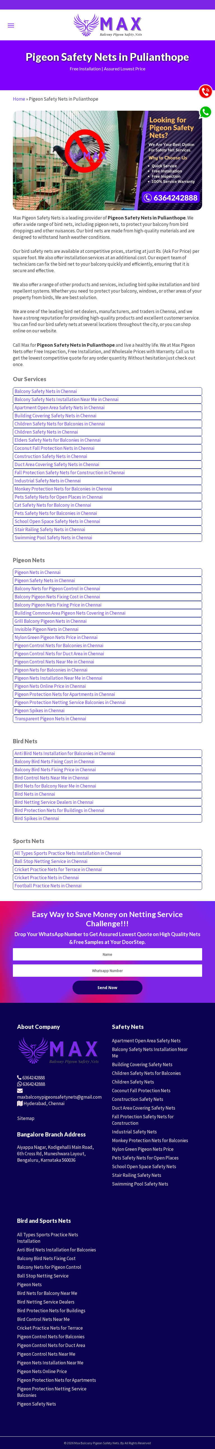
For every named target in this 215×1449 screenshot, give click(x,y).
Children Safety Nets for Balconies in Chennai (60, 424)
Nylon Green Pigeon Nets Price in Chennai (56, 637)
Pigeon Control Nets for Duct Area (51, 1345)
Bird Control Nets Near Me (43, 1319)
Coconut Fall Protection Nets (141, 1090)
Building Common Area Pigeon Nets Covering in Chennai (70, 613)
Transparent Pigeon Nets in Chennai (50, 719)
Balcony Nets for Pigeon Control (49, 1267)
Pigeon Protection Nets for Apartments (56, 1380)
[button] (11, 25)
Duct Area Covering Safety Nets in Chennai (57, 464)
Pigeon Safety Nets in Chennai (45, 580)
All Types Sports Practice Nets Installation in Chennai (68, 853)
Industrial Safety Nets (134, 1132)
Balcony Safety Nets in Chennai (46, 391)
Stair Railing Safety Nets (136, 1175)
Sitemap (25, 1118)
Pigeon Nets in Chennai (37, 572)
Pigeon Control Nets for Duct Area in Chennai (59, 654)
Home (19, 99)
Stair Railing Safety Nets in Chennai (50, 529)
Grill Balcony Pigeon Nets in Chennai (51, 621)
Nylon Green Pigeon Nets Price (143, 1149)
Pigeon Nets (29, 1284)
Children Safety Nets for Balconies (146, 1073)
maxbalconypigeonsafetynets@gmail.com (59, 1097)
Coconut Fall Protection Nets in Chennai (54, 448)
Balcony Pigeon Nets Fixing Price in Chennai (58, 605)
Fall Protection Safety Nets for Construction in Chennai (70, 472)
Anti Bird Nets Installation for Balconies (56, 1250)
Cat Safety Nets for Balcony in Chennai (53, 505)
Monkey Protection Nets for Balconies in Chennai (63, 489)
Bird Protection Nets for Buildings (51, 1310)
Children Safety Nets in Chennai (46, 432)
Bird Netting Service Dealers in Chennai (54, 802)
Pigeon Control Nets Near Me (46, 1354)
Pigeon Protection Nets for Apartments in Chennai (65, 694)
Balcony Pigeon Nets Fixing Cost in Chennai (57, 597)
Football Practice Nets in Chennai (48, 886)
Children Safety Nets (133, 1082)
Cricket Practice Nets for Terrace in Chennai (58, 869)
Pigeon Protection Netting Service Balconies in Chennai (70, 702)
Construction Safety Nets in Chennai (51, 456)
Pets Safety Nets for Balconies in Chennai (56, 513)
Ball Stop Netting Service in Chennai (51, 861)
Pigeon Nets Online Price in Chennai (50, 686)
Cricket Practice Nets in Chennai (47, 877)
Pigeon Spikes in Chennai (39, 710)
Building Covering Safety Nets (142, 1064)
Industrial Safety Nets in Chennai (48, 481)
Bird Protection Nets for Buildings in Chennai (59, 810)
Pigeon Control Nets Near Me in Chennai (54, 662)
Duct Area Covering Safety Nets (143, 1108)
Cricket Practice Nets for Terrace (50, 1328)
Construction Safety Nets (137, 1099)
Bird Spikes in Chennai (37, 818)
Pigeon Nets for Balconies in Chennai (51, 670)
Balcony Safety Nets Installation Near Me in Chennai (66, 399)
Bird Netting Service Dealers (45, 1302)
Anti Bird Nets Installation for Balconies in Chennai (65, 753)
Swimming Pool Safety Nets (140, 1184)
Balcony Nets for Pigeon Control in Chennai (57, 588)
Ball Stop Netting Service (43, 1276)
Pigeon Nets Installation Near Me (50, 1363)
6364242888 (33, 1078)
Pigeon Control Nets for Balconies (51, 1337)
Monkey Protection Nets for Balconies (150, 1140)
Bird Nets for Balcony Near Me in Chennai (55, 786)
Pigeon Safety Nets (36, 1404)
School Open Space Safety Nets (144, 1166)
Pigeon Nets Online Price (42, 1371)
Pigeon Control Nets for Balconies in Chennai (59, 645)
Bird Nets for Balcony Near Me (47, 1293)
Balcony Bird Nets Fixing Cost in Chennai (54, 761)
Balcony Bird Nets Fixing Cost (46, 1258)
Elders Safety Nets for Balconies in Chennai (58, 440)
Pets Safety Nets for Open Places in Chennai (58, 497)
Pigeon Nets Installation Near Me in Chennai (58, 678)
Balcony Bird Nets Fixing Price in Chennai (55, 770)
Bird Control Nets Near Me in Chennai (51, 778)
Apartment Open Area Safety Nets (146, 1041)
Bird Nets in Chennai (35, 794)
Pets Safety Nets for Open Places (145, 1158)
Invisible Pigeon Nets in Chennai (46, 629)
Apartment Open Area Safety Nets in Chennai (59, 407)
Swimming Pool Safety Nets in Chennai (53, 537)
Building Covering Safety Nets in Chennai (55, 416)
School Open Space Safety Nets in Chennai (57, 521)
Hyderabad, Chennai (43, 1103)
